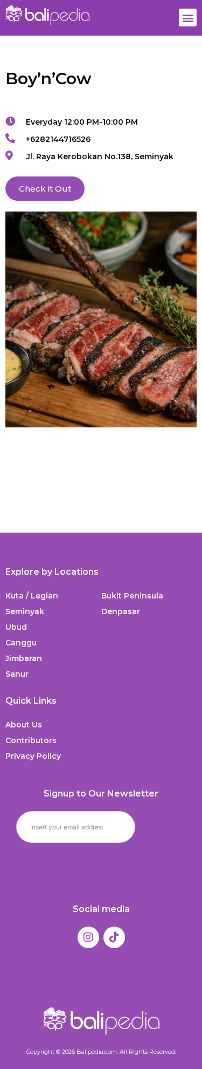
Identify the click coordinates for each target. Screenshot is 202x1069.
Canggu (21, 643)
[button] (188, 17)
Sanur (17, 674)
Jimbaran (23, 658)
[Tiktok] (114, 937)
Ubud (16, 627)
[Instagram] (88, 937)
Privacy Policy (33, 756)
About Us (23, 725)
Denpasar (120, 611)
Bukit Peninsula (132, 596)
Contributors (31, 740)
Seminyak (24, 611)
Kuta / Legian (31, 596)
